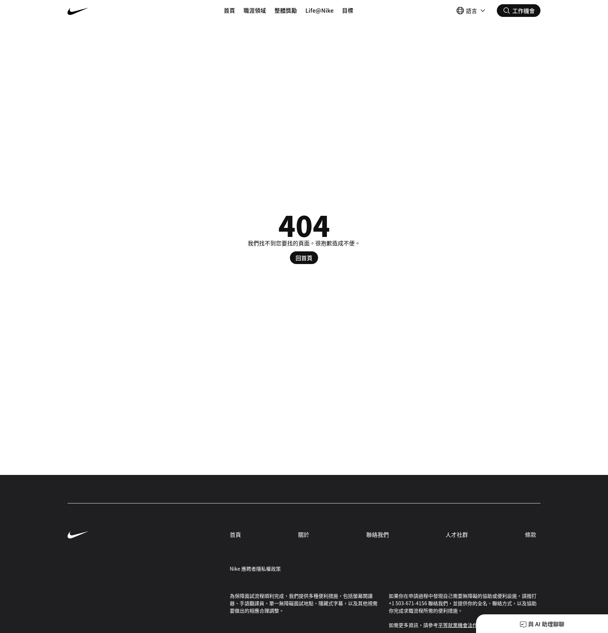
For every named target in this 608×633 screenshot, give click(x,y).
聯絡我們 (377, 534)
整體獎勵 (285, 10)
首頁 (229, 10)
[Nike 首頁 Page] (107, 10)
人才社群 (456, 534)
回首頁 (304, 257)
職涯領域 (254, 10)
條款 (530, 534)
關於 (303, 534)
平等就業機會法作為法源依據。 (472, 624)
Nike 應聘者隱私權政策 (255, 568)
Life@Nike (319, 10)
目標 (347, 10)
